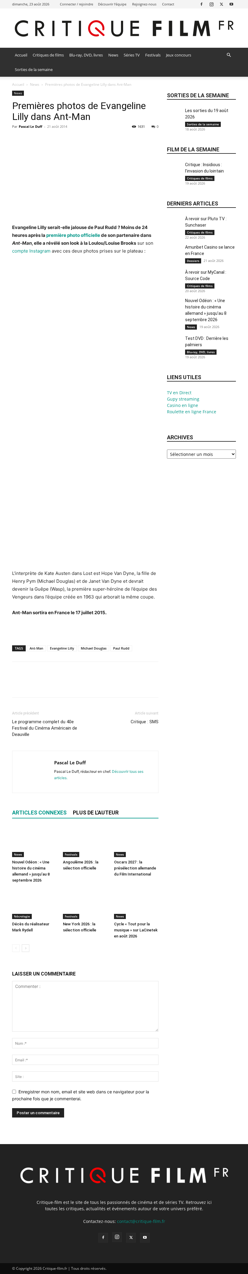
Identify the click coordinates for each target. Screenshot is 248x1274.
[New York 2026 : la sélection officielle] (85, 904)
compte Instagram (31, 251)
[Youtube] (231, 4)
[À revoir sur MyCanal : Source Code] (174, 279)
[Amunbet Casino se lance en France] (174, 254)
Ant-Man (36, 648)
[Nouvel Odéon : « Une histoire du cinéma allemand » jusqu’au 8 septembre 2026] (34, 842)
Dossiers (193, 261)
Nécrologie (22, 916)
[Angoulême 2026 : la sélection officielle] (85, 842)
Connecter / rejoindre (76, 4)
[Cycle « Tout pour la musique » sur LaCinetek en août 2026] (136, 904)
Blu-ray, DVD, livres (86, 55)
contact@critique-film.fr (141, 1221)
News (113, 55)
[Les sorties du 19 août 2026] (174, 118)
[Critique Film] (124, 28)
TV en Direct (179, 392)
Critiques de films (48, 55)
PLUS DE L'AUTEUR (96, 812)
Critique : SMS (144, 721)
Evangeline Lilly (62, 648)
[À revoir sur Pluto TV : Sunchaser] (174, 226)
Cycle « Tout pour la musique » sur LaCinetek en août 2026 (136, 930)
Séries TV (132, 55)
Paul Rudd (121, 648)
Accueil (21, 55)
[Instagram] (211, 4)
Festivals (153, 55)
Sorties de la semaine (34, 69)
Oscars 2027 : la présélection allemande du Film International (135, 868)
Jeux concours (178, 55)
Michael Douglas (93, 648)
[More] (74, 140)
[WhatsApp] (60, 140)
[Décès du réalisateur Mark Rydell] (34, 904)
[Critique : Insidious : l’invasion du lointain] (174, 172)
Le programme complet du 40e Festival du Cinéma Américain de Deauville (44, 728)
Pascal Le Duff (30, 126)
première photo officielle (73, 235)
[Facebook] (201, 4)
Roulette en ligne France (191, 411)
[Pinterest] (46, 140)
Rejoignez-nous (144, 4)
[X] (221, 4)
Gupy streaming (183, 399)
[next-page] (25, 948)
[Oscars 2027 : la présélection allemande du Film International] (136, 842)
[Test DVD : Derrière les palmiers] (174, 345)
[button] (228, 55)
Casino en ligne (182, 405)
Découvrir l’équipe (112, 4)
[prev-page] (16, 948)
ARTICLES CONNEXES (39, 812)
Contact (168, 4)
